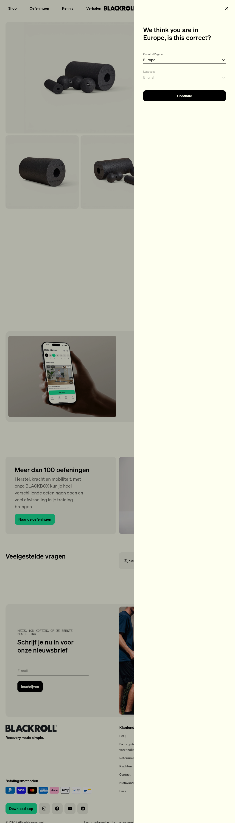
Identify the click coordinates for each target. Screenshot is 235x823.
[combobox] (184, 57)
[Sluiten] (226, 8)
